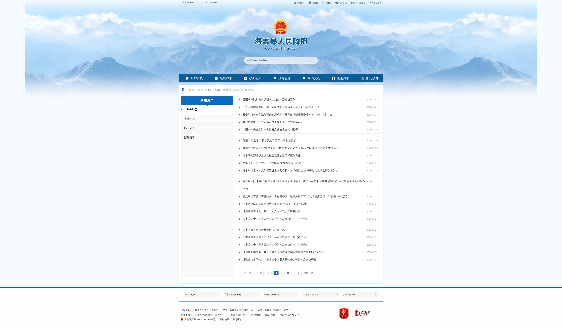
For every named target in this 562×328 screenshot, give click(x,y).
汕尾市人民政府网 (272, 294)
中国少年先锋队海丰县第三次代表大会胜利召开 (270, 129)
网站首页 (197, 78)
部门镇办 (372, 78)
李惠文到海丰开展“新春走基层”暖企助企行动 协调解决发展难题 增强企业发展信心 (291, 148)
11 (288, 273)
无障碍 (315, 3)
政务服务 (284, 78)
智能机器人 (360, 3)
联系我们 (238, 319)
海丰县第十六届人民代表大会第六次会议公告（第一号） (276, 218)
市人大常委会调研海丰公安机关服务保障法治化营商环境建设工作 (281, 107)
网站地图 (224, 319)
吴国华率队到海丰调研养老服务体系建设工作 (269, 99)
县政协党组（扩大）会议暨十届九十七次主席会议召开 (274, 122)
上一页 (258, 273)
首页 (200, 90)
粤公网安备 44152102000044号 (199, 319)
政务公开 (255, 78)
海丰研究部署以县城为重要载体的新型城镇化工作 (272, 155)
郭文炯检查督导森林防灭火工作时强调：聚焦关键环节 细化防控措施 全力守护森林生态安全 (296, 196)
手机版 (328, 3)
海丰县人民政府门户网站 (218, 90)
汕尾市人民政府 (210, 2)
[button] (312, 60)
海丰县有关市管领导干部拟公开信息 (264, 229)
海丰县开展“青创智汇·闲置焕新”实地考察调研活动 (272, 163)
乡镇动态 (189, 118)
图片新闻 (189, 137)
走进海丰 (343, 78)
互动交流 (314, 78)
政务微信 (343, 3)
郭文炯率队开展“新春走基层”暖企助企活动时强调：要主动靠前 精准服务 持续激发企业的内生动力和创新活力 (304, 185)
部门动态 (189, 128)
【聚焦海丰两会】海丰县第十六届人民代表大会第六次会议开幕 (279, 259)
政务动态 (250, 90)
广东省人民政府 (187, 2)
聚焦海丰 (226, 78)
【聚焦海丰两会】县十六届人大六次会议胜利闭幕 (272, 211)
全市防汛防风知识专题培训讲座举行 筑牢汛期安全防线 (275, 203)
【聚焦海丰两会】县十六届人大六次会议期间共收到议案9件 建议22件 (283, 252)
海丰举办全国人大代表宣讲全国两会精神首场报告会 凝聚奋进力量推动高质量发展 (290, 170)
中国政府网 (190, 294)
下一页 (296, 273)
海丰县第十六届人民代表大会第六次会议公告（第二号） (276, 237)
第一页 (247, 273)
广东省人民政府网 (233, 294)
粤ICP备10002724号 (290, 315)
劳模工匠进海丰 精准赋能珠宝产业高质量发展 (269, 140)
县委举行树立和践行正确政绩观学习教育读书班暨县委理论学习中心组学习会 (287, 114)
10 (282, 273)
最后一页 (308, 273)
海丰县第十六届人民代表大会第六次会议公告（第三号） (276, 244)
